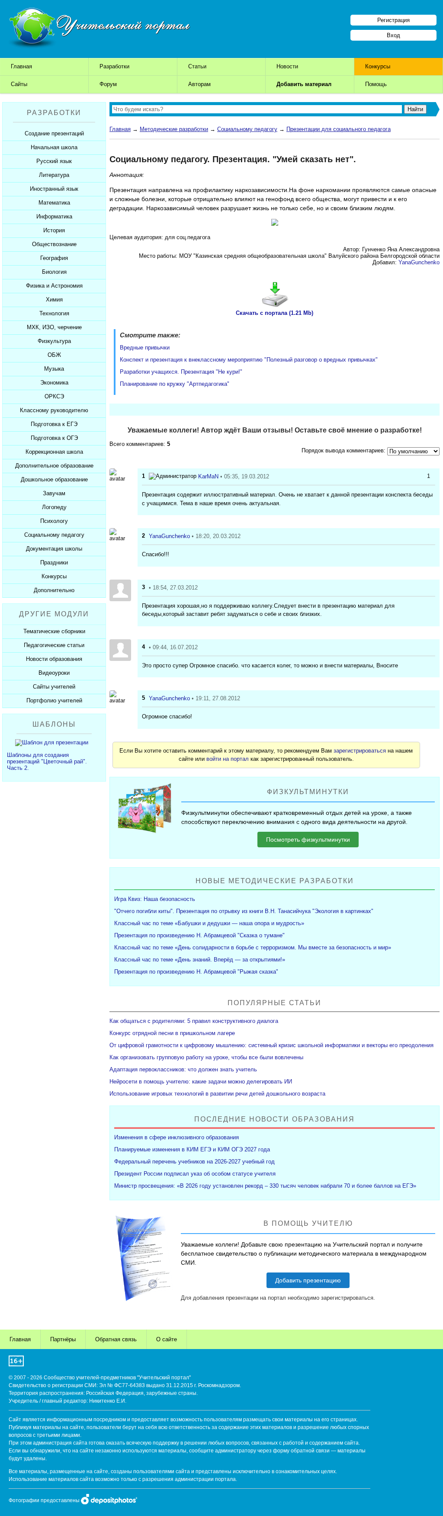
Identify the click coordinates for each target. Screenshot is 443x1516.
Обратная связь (116, 1339)
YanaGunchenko (419, 262)
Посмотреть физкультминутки (308, 839)
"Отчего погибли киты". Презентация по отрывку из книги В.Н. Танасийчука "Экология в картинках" (243, 911)
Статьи (197, 66)
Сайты (19, 84)
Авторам (199, 84)
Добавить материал (303, 84)
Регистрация (393, 20)
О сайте (166, 1339)
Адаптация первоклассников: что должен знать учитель (183, 1069)
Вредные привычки (145, 347)
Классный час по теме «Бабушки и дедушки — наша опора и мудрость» (209, 923)
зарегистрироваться (360, 750)
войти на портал (227, 759)
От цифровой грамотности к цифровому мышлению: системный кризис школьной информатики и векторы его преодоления (271, 1045)
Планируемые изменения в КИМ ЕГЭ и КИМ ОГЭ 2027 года (192, 1149)
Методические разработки (174, 129)
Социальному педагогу (247, 129)
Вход (393, 35)
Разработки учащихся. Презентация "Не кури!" (181, 372)
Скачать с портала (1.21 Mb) (274, 313)
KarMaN (208, 476)
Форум (108, 84)
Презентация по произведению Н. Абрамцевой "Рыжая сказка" (196, 971)
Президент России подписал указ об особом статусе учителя (195, 1173)
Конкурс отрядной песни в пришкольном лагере (172, 1033)
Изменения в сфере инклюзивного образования (176, 1137)
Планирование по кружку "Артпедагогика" (174, 384)
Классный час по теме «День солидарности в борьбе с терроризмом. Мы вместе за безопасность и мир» (252, 947)
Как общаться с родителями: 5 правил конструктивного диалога (193, 1021)
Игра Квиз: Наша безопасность (154, 899)
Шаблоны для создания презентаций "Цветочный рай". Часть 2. (47, 761)
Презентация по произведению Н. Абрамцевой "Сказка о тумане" (199, 935)
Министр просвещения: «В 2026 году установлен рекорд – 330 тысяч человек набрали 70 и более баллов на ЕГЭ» (265, 1186)
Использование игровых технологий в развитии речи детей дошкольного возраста (217, 1093)
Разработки (114, 66)
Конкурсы (377, 66)
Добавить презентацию (308, 1280)
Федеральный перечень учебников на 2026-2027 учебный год (194, 1161)
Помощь (376, 84)
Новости (287, 66)
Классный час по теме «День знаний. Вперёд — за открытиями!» (199, 959)
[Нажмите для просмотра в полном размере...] (274, 223)
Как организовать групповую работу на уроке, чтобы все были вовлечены (206, 1057)
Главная (21, 66)
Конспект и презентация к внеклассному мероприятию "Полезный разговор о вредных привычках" (249, 359)
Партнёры (63, 1339)
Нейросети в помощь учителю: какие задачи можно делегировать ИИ (200, 1081)
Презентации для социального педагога (338, 129)
